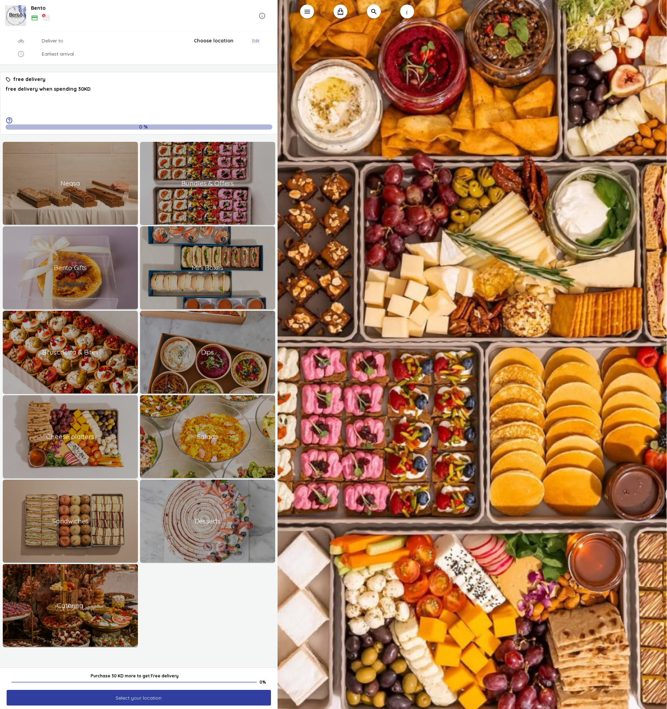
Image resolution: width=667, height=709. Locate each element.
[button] (139, 16)
